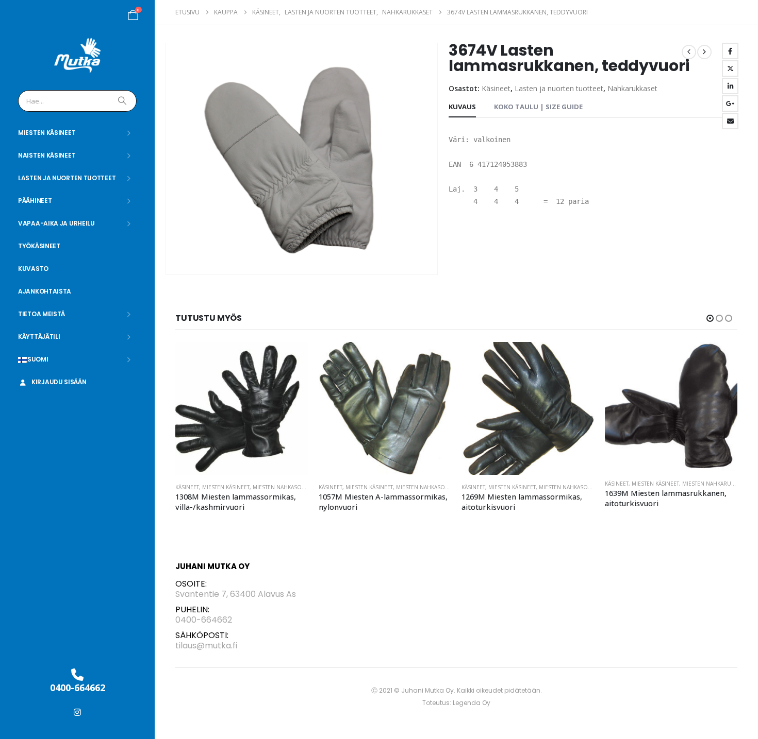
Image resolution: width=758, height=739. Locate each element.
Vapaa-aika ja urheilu (56, 223)
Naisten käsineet (46, 155)
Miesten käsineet (46, 132)
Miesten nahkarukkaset (572, 483)
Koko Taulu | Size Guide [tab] (538, 106)
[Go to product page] (242, 408)
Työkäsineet (39, 246)
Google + (730, 103)
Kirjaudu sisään (59, 381)
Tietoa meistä (41, 314)
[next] (704, 52)
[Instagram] (77, 712)
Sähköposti (730, 121)
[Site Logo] (77, 56)
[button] (710, 318)
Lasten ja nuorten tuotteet (67, 178)
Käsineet (496, 88)
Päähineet (35, 200)
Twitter (730, 68)
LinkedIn (730, 86)
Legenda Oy (471, 702)
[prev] (689, 52)
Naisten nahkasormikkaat (718, 487)
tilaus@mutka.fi (206, 645)
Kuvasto (33, 268)
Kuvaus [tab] (462, 106)
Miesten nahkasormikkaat (290, 487)
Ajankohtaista (44, 291)
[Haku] (123, 101)
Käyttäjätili (39, 336)
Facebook (730, 51)
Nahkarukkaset (632, 88)
